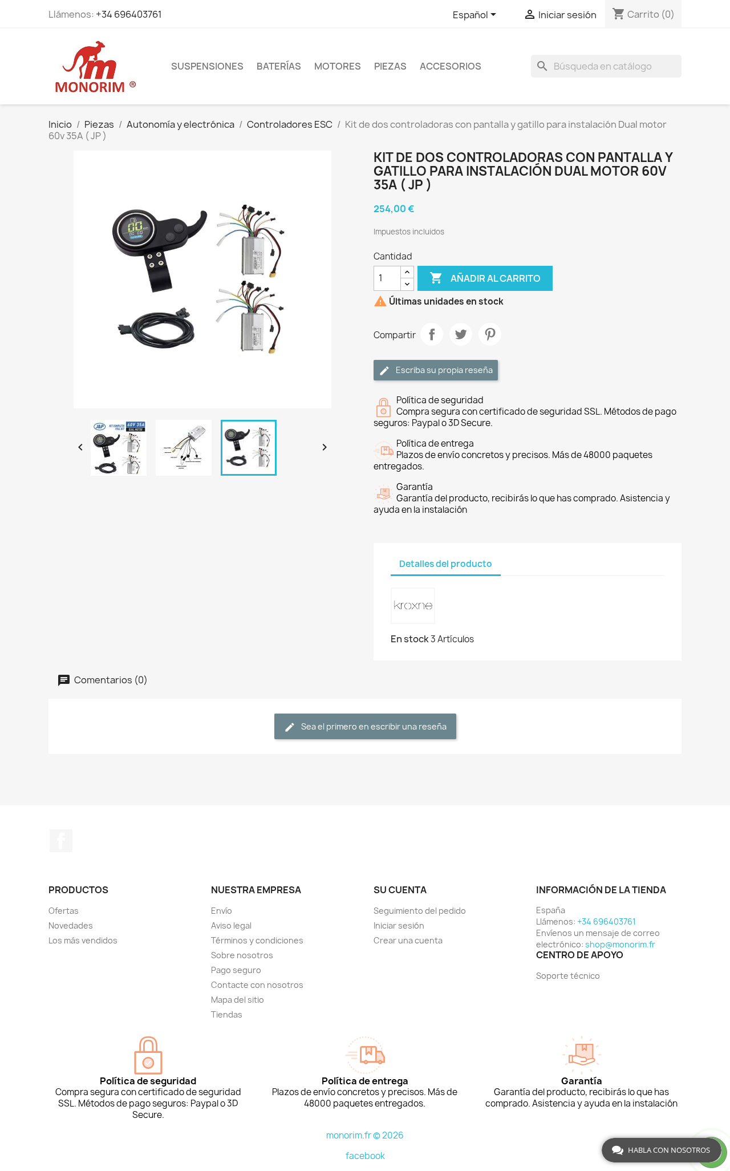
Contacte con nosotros (257, 984)
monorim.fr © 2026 (365, 1135)
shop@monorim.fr (620, 944)
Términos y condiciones (257, 940)
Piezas (390, 66)
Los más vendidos (82, 940)
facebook (365, 1156)
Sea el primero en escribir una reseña (373, 726)
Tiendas (226, 1014)
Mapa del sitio (237, 999)
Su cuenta (400, 890)
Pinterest (489, 334)
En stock (410, 639)
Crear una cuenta (408, 940)
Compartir (431, 334)
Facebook (61, 840)
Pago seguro (236, 970)
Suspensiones (207, 66)
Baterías (279, 66)
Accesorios (450, 66)
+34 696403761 (129, 14)
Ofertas (63, 910)
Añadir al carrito (485, 278)
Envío (221, 910)
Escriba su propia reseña (443, 369)
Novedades (70, 925)
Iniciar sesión (399, 925)
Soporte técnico (568, 975)
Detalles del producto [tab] (445, 564)
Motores (337, 66)
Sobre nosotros (242, 955)
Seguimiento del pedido (420, 910)
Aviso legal (231, 925)
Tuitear (460, 334)
